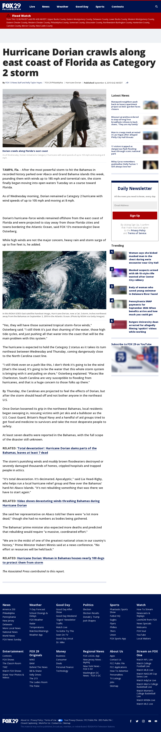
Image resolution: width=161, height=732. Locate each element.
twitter (137, 721)
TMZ (5, 667)
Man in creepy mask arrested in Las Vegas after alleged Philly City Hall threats (125, 135)
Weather (35, 605)
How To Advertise (119, 670)
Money (61, 651)
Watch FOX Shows (12, 670)
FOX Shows (8, 659)
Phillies (113, 627)
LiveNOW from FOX (147, 619)
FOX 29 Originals (35, 653)
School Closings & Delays (38, 614)
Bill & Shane (35, 670)
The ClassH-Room (12, 663)
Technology (62, 670)
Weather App (36, 634)
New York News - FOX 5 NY (92, 667)
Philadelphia (9, 613)
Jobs (112, 682)
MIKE (32, 659)
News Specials (144, 623)
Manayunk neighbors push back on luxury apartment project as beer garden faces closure (125, 105)
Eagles (113, 619)
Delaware (7, 624)
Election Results (91, 613)
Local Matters (144, 638)
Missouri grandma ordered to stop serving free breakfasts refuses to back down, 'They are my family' (125, 121)
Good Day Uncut (64, 638)
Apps (112, 655)
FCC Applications (118, 667)
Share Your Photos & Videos (13, 676)
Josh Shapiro (89, 620)
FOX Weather (36, 619)
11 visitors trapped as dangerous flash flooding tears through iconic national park (125, 150)
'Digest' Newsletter (65, 619)
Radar (32, 623)
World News (9, 635)
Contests (7, 655)
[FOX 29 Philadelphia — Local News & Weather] (13, 6)
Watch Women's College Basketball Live (146, 693)
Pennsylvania (9, 616)
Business (60, 655)
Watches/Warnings (38, 630)
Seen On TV (62, 634)
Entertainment (13, 651)
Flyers (113, 623)
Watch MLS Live (145, 703)
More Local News (12, 628)
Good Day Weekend (66, 615)
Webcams (142, 627)
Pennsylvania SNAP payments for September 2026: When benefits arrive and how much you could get (143, 308)
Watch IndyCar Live (146, 680)
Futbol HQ (115, 615)
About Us (116, 651)
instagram (143, 721)
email (155, 721)
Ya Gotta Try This (65, 630)
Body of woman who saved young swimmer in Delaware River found (143, 290)
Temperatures (36, 627)
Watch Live (61, 627)
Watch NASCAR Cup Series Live (147, 675)
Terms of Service (137, 233)
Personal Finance (65, 667)
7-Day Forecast (37, 609)
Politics (88, 605)
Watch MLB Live (145, 669)
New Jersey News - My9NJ (92, 661)
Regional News (93, 651)
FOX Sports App (118, 638)
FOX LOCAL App (91, 655)
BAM (31, 663)
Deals (59, 663)
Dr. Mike (60, 642)
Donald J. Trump (91, 616)
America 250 (9, 609)
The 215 (33, 678)
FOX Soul (141, 630)
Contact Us (115, 659)
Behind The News (38, 667)
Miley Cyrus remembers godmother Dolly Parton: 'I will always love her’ (124, 164)
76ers (113, 630)
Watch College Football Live (144, 665)
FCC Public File (117, 663)
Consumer (61, 659)
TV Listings (115, 678)
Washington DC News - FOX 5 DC (92, 674)
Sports (114, 605)
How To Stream (145, 609)
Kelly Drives (35, 674)
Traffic (59, 623)
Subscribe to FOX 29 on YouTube (131, 344)
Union (113, 634)
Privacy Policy (138, 230)
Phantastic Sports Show (119, 611)
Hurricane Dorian (73, 82)
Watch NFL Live (145, 659)
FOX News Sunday (12, 639)
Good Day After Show (64, 611)
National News (10, 631)
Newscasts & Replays (143, 614)
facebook (130, 721)
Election (87, 609)
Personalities (116, 674)
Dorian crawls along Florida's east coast (25, 150)
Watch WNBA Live (146, 700)
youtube (149, 721)
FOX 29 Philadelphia (54, 82)
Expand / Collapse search (156, 6)
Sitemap (114, 685)
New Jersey (8, 620)
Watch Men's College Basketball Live (147, 685)
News (6, 605)
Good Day (63, 605)
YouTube (141, 634)
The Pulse (34, 685)
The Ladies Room (38, 682)
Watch (141, 605)
